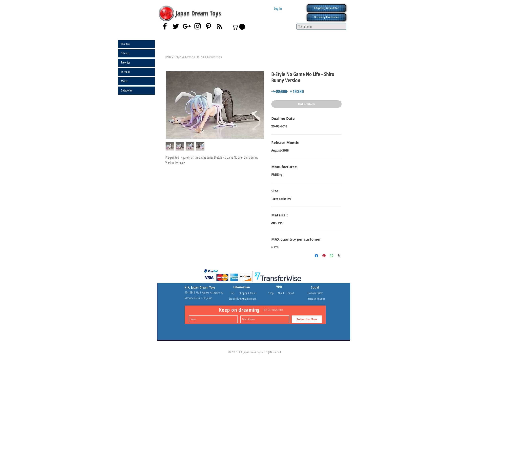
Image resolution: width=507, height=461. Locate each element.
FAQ (234, 293)
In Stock (125, 72)
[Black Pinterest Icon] (208, 26)
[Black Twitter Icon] (176, 26)
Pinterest (321, 298)
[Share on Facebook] (316, 255)
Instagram (312, 298)
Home (168, 57)
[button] (239, 27)
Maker (124, 81)
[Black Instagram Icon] (197, 26)
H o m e (125, 44)
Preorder (125, 62)
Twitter (320, 293)
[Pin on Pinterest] (324, 255)
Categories (126, 90)
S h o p (125, 53)
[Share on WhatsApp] (331, 255)
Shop (273, 293)
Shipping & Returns (247, 293)
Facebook (312, 293)
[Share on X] (339, 255)
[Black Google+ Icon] (186, 26)
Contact (290, 293)
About (282, 293)
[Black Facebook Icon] (165, 26)
